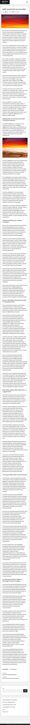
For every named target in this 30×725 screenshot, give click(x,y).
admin (3, 11)
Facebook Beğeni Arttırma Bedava (10, 699)
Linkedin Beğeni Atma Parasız (9, 707)
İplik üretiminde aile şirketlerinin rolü (10, 678)
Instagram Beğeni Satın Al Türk (9, 704)
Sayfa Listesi (5, 711)
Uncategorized (13, 669)
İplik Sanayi (5, 1)
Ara (3, 688)
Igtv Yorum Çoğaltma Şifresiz (9, 702)
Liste (4, 709)
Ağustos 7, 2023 (9, 11)
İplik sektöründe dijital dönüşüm (9, 674)
